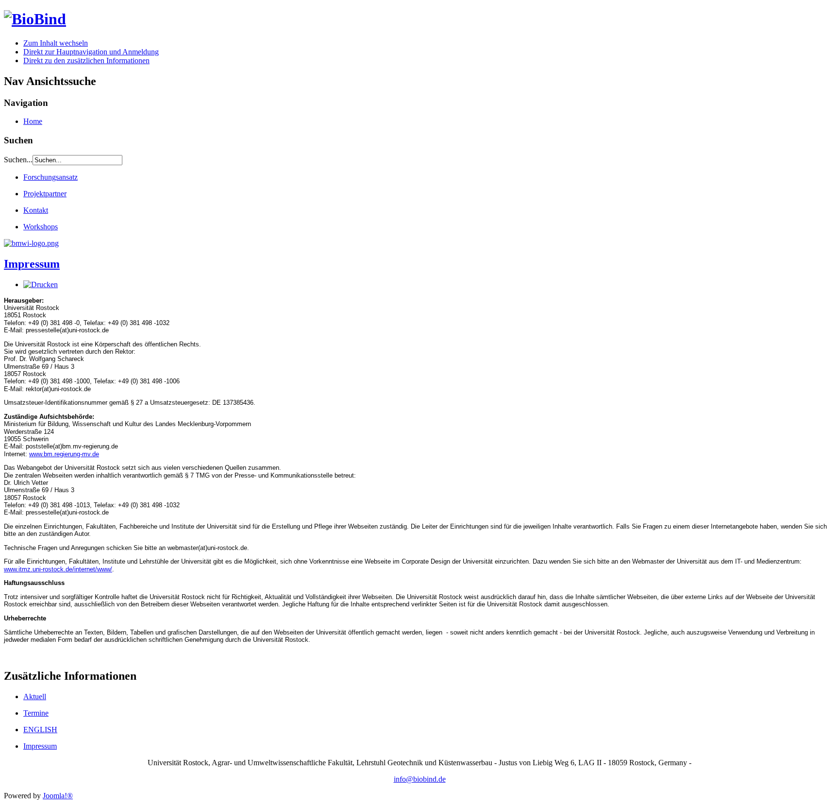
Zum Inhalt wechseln (55, 43)
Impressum (32, 264)
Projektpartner (45, 193)
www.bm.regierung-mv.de (64, 454)
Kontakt (35, 210)
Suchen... (18, 159)
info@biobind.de (420, 779)
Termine (36, 713)
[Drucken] (40, 284)
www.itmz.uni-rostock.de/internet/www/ (58, 569)
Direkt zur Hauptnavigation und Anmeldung (91, 52)
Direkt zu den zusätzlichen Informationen (86, 60)
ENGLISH (40, 729)
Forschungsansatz (50, 177)
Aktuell (34, 696)
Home (32, 121)
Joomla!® (58, 795)
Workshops (40, 227)
